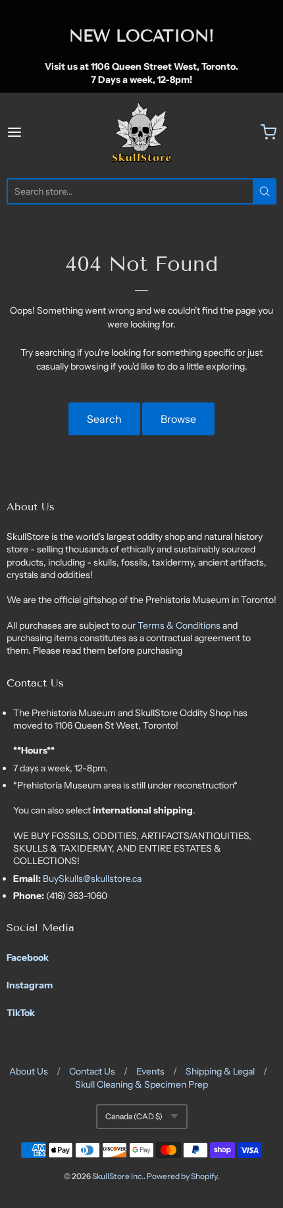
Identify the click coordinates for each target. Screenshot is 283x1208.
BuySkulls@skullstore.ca (92, 878)
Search (104, 418)
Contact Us (92, 1071)
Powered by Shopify (182, 1176)
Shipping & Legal (220, 1071)
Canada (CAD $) (134, 1116)
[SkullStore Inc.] (141, 132)
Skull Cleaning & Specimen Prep (141, 1084)
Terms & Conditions (180, 625)
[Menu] (34, 132)
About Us (28, 1071)
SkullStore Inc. (117, 1176)
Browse (178, 418)
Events (150, 1071)
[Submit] (264, 191)
